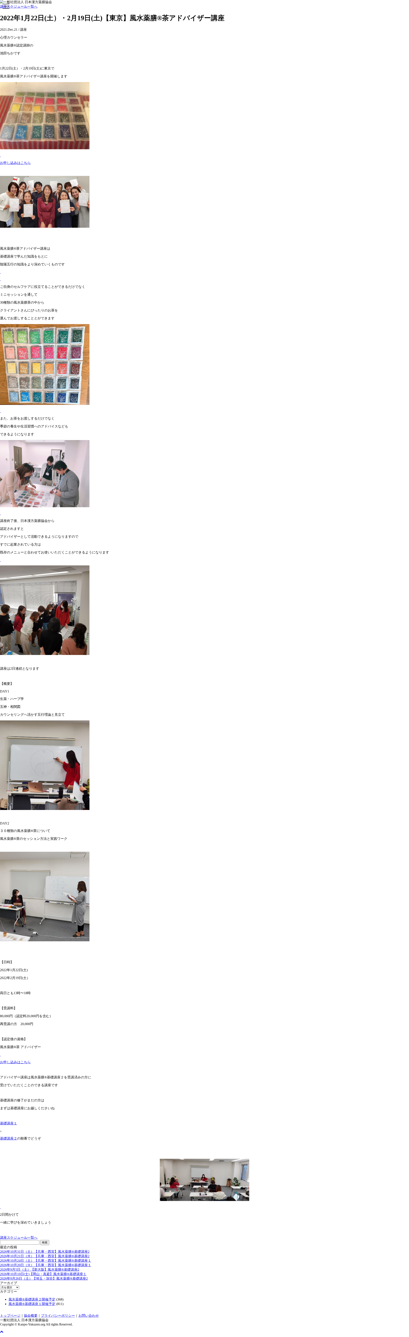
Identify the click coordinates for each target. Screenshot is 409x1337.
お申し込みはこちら (15, 163)
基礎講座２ (8, 1138)
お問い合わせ (88, 1315)
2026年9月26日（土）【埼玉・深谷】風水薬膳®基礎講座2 (44, 1278)
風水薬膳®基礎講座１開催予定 (32, 1304)
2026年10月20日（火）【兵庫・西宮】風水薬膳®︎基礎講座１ (45, 1265)
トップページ (10, 1315)
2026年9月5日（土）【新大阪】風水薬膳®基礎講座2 (39, 1269)
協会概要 (30, 1315)
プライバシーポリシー (58, 1315)
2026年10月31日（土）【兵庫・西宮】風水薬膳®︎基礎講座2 (44, 1251)
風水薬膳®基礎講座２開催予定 (32, 1299)
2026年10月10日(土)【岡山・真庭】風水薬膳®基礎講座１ (43, 1274)
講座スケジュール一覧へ (18, 6)
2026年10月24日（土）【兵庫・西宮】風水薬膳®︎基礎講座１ (45, 1260)
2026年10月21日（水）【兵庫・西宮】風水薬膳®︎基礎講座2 (44, 1256)
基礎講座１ (8, 1123)
